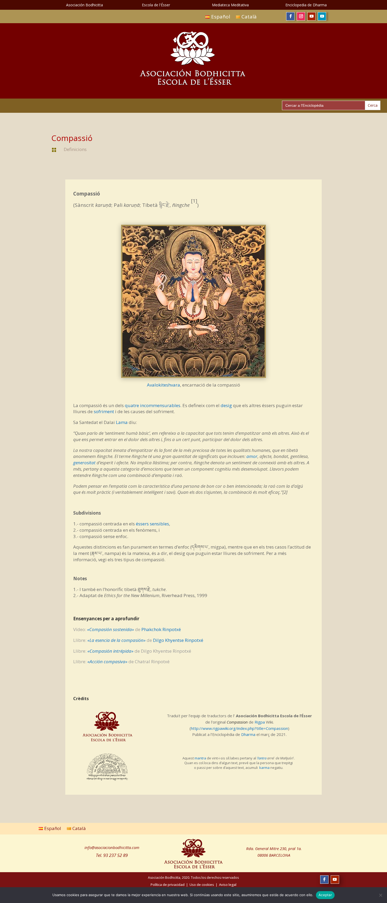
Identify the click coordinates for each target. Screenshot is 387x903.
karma (264, 767)
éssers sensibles (152, 524)
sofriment (104, 411)
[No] (380, 895)
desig (226, 405)
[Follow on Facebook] (290, 16)
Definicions (75, 149)
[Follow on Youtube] (311, 16)
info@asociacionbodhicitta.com (112, 847)
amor (251, 456)
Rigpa (260, 722)
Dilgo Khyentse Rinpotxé (178, 640)
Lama (122, 422)
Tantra (261, 758)
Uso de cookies (202, 884)
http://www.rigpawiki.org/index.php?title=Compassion (239, 728)
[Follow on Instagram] (301, 16)
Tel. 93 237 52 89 (112, 855)
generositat (84, 463)
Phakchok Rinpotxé (161, 629)
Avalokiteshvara (163, 385)
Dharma (248, 734)
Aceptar (325, 895)
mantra (200, 758)
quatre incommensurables (152, 405)
